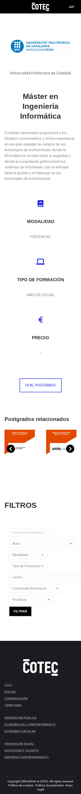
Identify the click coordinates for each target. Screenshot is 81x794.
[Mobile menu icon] (71, 6)
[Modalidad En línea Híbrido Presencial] (28, 556)
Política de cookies (20, 785)
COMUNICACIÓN (16, 698)
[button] (11, 449)
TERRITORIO (13, 705)
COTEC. (44, 781)
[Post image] (19, 449)
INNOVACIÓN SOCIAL (19, 744)
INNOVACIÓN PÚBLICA (20, 718)
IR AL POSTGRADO (40, 385)
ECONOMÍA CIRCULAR (19, 731)
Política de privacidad (49, 785)
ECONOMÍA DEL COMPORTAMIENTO (29, 724)
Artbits (32, 781)
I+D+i (8, 685)
